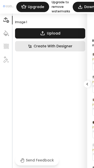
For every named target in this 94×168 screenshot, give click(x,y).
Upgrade (36, 6)
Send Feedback (40, 160)
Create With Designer (53, 46)
